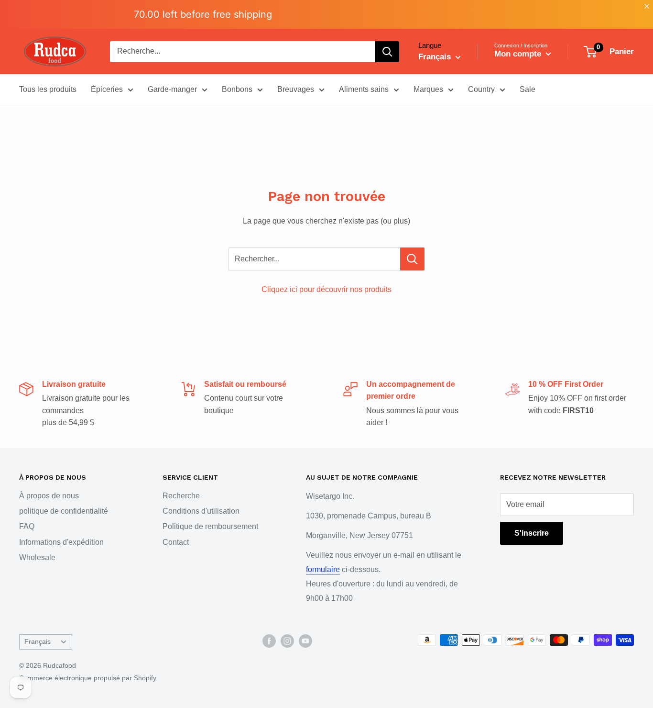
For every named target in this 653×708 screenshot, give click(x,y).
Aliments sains (364, 89)
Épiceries (107, 89)
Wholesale (37, 557)
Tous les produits (47, 89)
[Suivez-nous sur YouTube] (305, 641)
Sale (527, 89)
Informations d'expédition (61, 542)
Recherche (181, 496)
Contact (176, 542)
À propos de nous (49, 496)
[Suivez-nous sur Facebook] (269, 641)
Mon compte (519, 53)
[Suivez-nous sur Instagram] (287, 641)
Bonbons (237, 89)
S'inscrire (531, 533)
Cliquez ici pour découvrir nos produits (326, 289)
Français (37, 641)
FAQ (26, 526)
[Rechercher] (387, 51)
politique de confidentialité (63, 511)
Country (481, 89)
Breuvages (295, 89)
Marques (428, 89)
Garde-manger (172, 89)
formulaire (323, 569)
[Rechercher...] (412, 258)
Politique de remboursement (210, 526)
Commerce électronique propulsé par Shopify (87, 678)
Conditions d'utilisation (201, 511)
